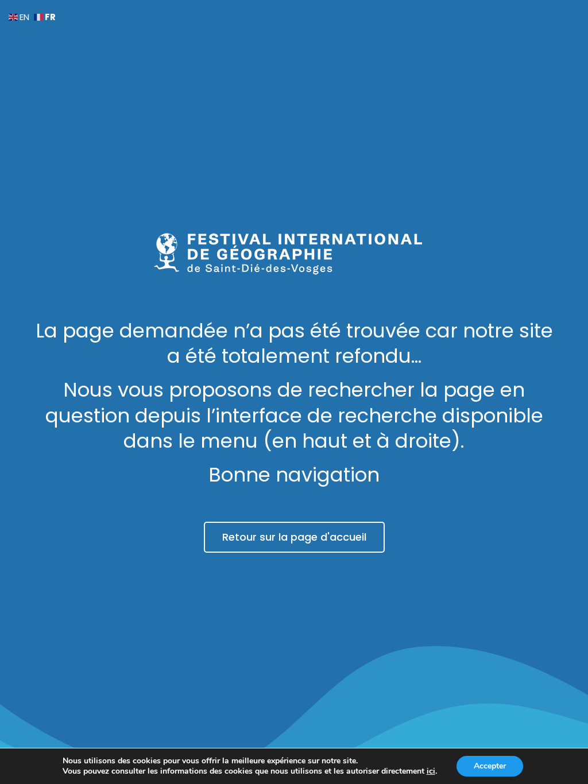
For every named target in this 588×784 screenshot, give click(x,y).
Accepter (490, 765)
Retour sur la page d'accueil (294, 537)
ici (431, 771)
